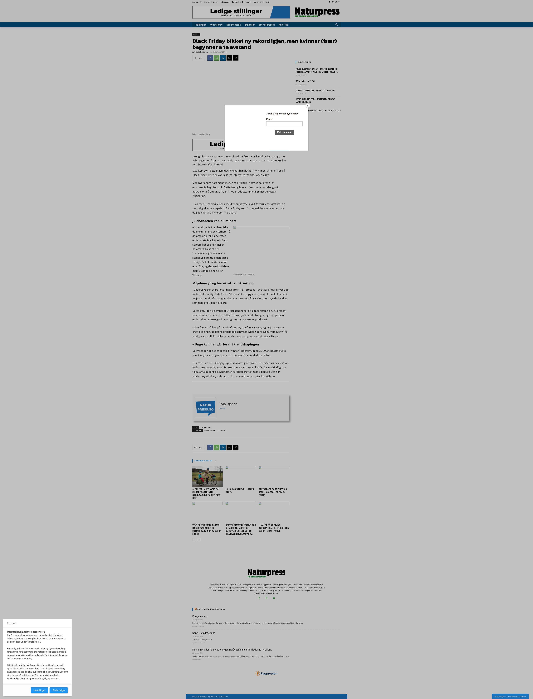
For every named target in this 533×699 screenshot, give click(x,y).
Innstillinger (39, 690)
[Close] (308, 105)
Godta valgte (58, 690)
